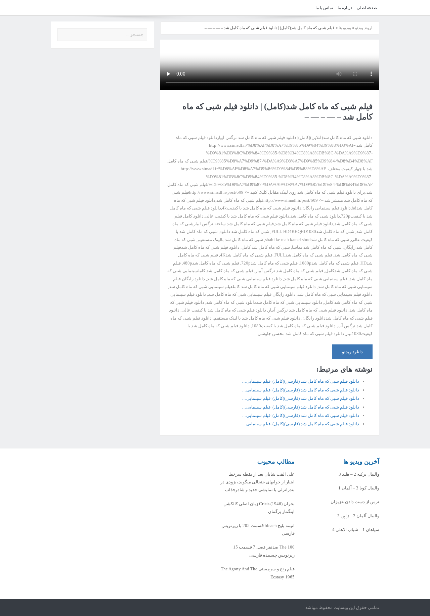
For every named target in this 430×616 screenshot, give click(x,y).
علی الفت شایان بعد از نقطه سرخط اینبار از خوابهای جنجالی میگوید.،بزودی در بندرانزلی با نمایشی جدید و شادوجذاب (257, 482)
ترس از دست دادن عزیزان (355, 501)
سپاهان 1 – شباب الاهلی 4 (355, 529)
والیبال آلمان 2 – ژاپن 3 (358, 515)
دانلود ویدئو (352, 351)
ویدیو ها (345, 28)
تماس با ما (324, 7)
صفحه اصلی (367, 7)
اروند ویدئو (363, 28)
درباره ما (345, 7)
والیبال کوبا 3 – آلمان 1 (358, 487)
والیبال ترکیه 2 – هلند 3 (359, 474)
